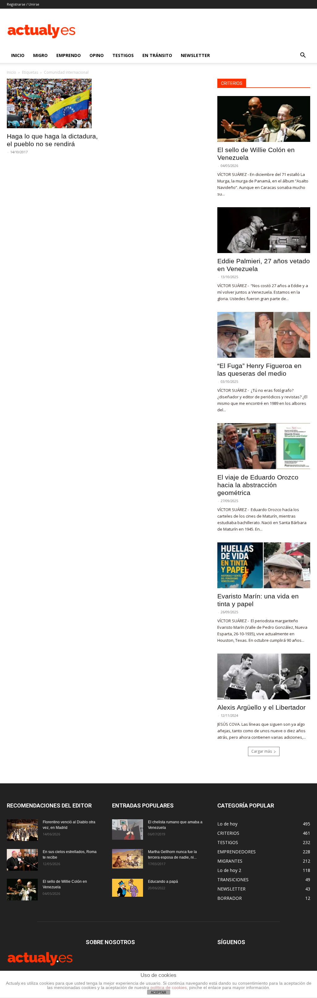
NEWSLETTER (195, 55)
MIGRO (40, 55)
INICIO (17, 55)
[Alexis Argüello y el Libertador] (263, 676)
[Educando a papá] (127, 888)
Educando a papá (163, 881)
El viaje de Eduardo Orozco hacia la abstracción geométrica (257, 485)
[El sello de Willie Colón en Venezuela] (263, 119)
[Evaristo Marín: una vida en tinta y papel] (263, 565)
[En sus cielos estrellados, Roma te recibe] (22, 860)
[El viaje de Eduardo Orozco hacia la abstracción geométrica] (263, 446)
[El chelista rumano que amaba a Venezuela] (127, 829)
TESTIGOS (123, 55)
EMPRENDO (68, 55)
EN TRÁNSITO (157, 55)
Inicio (11, 72)
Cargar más (261, 751)
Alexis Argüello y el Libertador (261, 707)
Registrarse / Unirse (23, 4)
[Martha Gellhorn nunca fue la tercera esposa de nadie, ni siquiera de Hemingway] (127, 859)
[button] (302, 56)
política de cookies (168, 987)
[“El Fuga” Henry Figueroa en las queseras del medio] (263, 335)
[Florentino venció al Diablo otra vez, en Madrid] (22, 830)
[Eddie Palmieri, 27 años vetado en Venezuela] (263, 230)
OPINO (96, 55)
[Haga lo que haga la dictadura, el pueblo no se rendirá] (53, 103)
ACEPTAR (158, 992)
